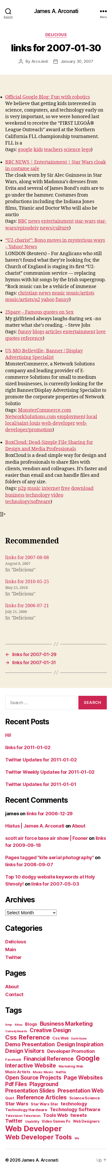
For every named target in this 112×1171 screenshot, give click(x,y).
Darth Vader (79, 1038)
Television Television (22, 1116)
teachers (53, 150)
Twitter (13, 957)
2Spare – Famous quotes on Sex (39, 312)
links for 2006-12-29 (50, 813)
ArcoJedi (40, 61)
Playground (43, 1084)
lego (86, 150)
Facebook (13, 1059)
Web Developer (33, 1128)
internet (51, 488)
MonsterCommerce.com (44, 410)
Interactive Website (30, 1065)
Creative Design (50, 1030)
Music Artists (17, 1072)
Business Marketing (66, 1023)
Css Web (60, 1038)
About (78, 826)
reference (32, 338)
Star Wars (16, 1103)
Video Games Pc (56, 1121)
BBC (22, 221)
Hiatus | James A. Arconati (34, 826)
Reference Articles (42, 1097)
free (65, 488)
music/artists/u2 (22, 300)
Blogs (31, 1024)
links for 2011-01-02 (28, 747)
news (34, 221)
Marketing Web (71, 1066)
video (57, 495)
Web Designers (86, 1121)
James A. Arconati (56, 11)
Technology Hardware (26, 1109)
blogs (38, 332)
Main (10, 949)
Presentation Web (81, 1090)
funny (62, 300)
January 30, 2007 (76, 61)
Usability (32, 1121)
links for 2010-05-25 (27, 582)
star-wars (85, 221)
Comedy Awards (16, 1031)
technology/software (28, 502)
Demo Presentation (29, 1044)
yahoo (47, 300)
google (25, 150)
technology (38, 495)
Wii (76, 1138)
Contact (14, 994)
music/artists (80, 293)
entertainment (57, 221)
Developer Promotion (71, 1051)
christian (28, 293)
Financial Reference (49, 1058)
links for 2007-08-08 (27, 558)
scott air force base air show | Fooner (46, 838)
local (91, 417)
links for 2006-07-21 (27, 606)
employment (71, 417)
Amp (8, 1024)
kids (38, 150)
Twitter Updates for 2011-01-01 (40, 784)
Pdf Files (16, 1084)
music (58, 293)
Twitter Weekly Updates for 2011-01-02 (50, 772)
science (72, 150)
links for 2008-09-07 (29, 864)
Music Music (43, 1072)
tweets (78, 1115)
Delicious (56, 34)
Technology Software (75, 1109)
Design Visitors (25, 1051)
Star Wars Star (44, 1104)
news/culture (54, 228)
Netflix (61, 1072)
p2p (22, 488)
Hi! (8, 735)
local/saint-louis (22, 423)
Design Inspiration (80, 1044)
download (82, 488)
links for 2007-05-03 (55, 884)
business (14, 495)
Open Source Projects (33, 1077)
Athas (19, 1024)
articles (53, 332)
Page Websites (83, 1077)
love (101, 332)
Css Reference (27, 1037)
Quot (9, 1098)
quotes (12, 338)
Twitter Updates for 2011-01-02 (41, 759)
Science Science (84, 1098)
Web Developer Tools (38, 1137)
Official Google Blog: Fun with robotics (47, 97)
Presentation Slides (30, 1090)
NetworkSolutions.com (30, 417)
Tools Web (55, 1115)
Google (87, 1058)
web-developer (58, 423)
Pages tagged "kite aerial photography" (49, 857)
